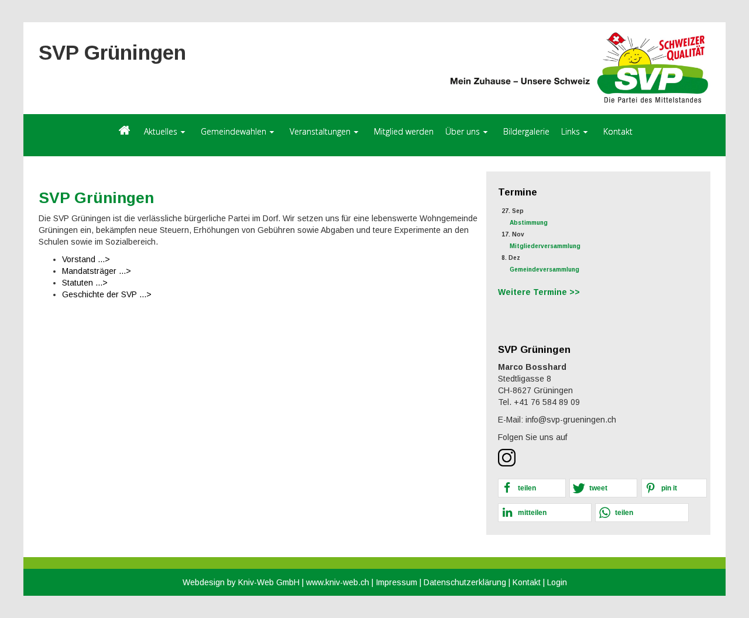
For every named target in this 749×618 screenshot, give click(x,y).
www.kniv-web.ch (337, 582)
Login (557, 582)
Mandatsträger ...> (96, 271)
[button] (532, 488)
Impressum (396, 582)
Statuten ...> (85, 282)
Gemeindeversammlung (544, 269)
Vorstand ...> (86, 259)
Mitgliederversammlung (545, 246)
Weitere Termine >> (539, 292)
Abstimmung (529, 222)
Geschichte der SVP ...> (107, 294)
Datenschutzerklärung (465, 582)
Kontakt (527, 582)
